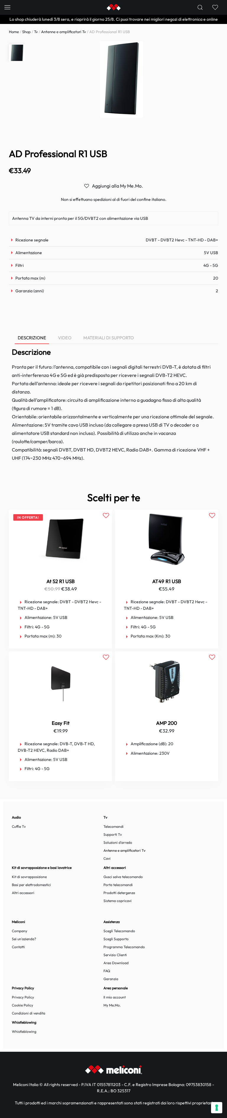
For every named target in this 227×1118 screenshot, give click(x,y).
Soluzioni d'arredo (117, 842)
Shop (26, 31)
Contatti (18, 947)
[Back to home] (113, 7)
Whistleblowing (24, 1031)
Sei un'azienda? (24, 939)
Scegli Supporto (116, 939)
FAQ (106, 971)
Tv (36, 31)
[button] (7, 7)
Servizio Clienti (115, 955)
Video (65, 338)
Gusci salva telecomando (123, 877)
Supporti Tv (112, 834)
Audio (16, 817)
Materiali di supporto (108, 338)
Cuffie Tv (19, 826)
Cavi (107, 858)
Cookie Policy (22, 1005)
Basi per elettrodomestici (31, 885)
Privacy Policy (23, 997)
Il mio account (114, 997)
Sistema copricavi (117, 900)
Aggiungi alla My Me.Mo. (117, 186)
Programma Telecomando (124, 947)
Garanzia (110, 979)
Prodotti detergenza (119, 892)
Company (19, 931)
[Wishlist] (215, 7)
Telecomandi (113, 826)
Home (14, 31)
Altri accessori (23, 892)
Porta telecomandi (118, 885)
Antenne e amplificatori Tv (63, 31)
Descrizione (32, 338)
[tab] (29, 338)
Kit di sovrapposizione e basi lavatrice (42, 867)
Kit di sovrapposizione (29, 877)
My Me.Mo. (112, 1005)
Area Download (116, 963)
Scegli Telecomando (119, 931)
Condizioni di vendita (28, 1013)
